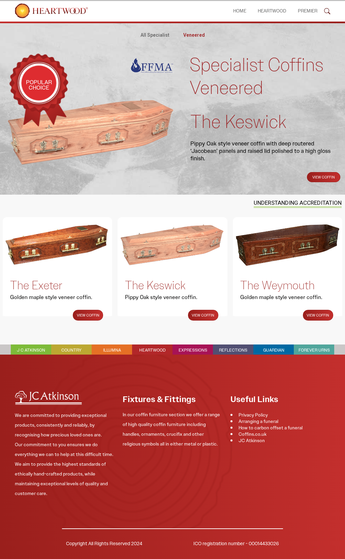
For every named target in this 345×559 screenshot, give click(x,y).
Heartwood (272, 11)
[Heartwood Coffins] (51, 10)
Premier (307, 11)
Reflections (233, 350)
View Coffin (323, 177)
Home (239, 11)
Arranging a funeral (258, 421)
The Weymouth (277, 285)
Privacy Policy (253, 415)
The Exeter (36, 285)
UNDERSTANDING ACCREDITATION (298, 202)
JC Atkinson (252, 440)
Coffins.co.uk (252, 434)
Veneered (194, 35)
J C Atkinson (31, 350)
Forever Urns (314, 350)
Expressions (193, 350)
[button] (327, 11)
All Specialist (154, 35)
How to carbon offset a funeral (271, 428)
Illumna (112, 350)
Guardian (273, 350)
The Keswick (155, 285)
